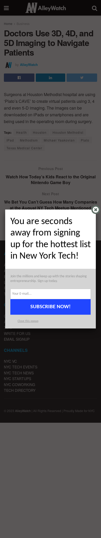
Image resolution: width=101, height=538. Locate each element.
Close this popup (28, 321)
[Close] (95, 209)
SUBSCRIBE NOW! (50, 307)
